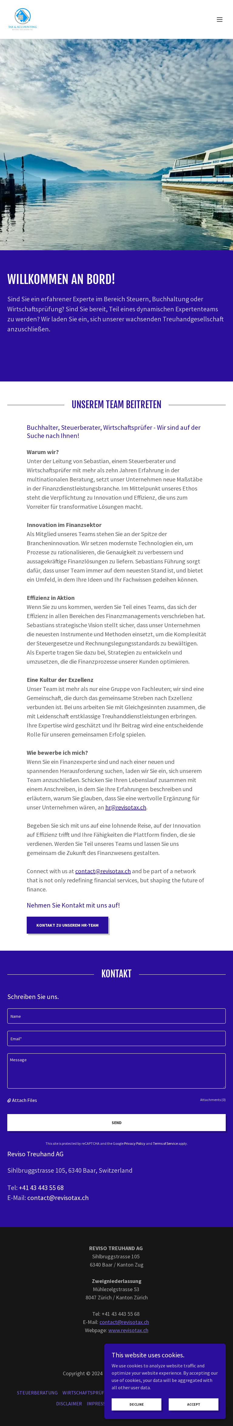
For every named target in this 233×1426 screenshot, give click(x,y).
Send (117, 1122)
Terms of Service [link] (165, 1143)
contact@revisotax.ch (103, 871)
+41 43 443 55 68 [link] (41, 1187)
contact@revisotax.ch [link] (58, 1197)
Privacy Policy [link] (134, 1143)
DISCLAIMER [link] (69, 1403)
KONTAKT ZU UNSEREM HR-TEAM (67, 925)
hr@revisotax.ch (125, 807)
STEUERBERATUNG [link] (37, 1393)
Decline (137, 1404)
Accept (193, 1404)
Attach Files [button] (24, 1100)
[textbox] (116, 1016)
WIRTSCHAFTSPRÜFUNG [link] (87, 1393)
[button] (220, 19)
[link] (22, 19)
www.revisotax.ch (128, 1330)
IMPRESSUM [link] (99, 1403)
